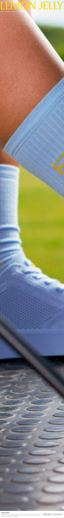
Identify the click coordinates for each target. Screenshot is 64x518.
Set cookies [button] (15, 516)
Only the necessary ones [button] (57, 514)
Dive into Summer (32, 510)
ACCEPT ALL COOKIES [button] (47, 514)
